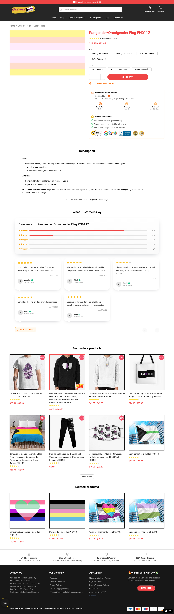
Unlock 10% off (5, 602)
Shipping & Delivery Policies (100, 578)
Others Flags (39, 26)
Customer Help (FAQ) (97, 592)
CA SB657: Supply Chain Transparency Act (66, 592)
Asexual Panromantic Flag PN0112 (105, 532)
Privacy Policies (56, 585)
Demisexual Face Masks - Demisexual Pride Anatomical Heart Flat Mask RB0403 (106, 457)
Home (12, 26)
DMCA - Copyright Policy (59, 589)
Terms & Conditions (57, 582)
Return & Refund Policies (99, 585)
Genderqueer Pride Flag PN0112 (143, 532)
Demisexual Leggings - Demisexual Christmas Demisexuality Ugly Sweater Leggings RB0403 (66, 457)
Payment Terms (95, 582)
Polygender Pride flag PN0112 (63, 532)
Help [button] (169, 611)
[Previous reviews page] (144, 330)
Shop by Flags (24, 26)
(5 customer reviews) (108, 38)
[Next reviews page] (157, 330)
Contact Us (93, 589)
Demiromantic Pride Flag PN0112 (144, 454)
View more (87, 476)
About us (53, 578)
